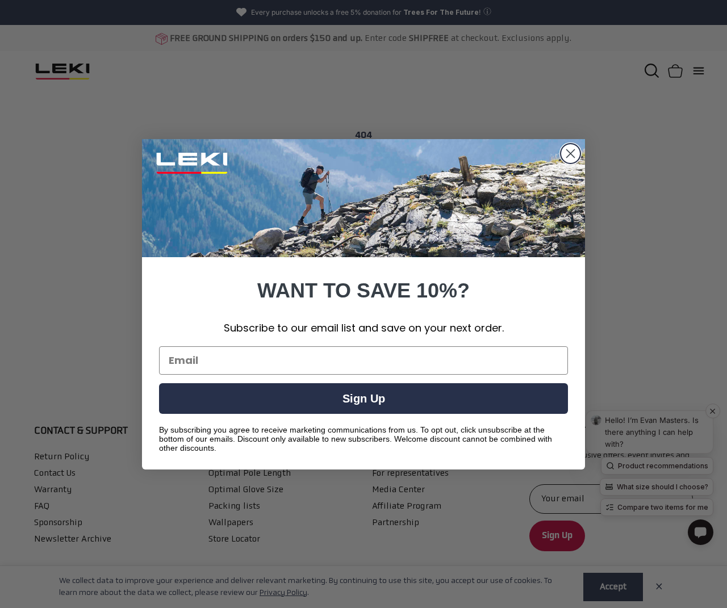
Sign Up (363, 398)
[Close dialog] (570, 153)
